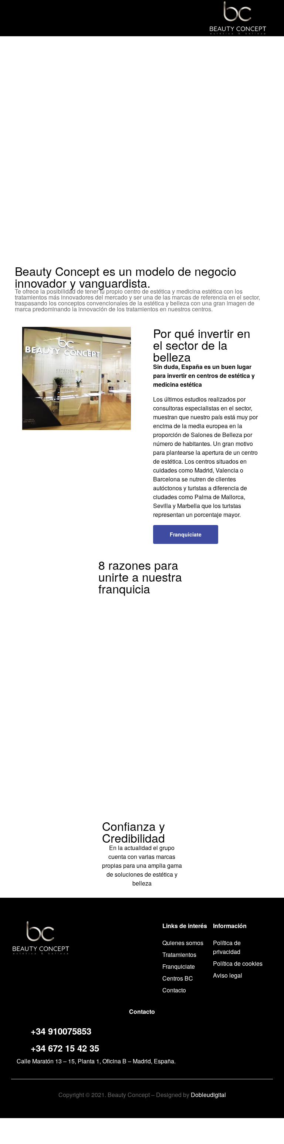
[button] (185, 534)
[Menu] (14, 18)
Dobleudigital (208, 1094)
